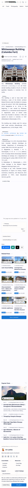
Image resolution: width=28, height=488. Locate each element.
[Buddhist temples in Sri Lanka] (17, 414)
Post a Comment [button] (14, 317)
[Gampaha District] (14, 427)
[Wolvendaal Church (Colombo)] (14, 224)
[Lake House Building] (8, 260)
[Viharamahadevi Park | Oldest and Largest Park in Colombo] (8, 279)
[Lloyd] (14, 230)
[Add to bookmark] (12, 258)
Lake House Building (7, 267)
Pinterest (4, 467)
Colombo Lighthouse (7, 308)
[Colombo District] (7, 236)
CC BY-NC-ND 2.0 (18, 135)
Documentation (6, 473)
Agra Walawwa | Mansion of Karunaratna (12, 430)
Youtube (4, 465)
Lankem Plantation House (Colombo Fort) (19, 288)
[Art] (3, 6)
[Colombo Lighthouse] (8, 300)
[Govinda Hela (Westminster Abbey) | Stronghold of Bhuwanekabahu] (14, 393)
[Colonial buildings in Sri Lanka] (10, 239)
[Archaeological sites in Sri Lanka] (17, 402)
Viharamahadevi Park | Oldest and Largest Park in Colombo (6, 288)
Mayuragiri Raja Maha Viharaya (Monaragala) (13, 423)
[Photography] (14, 6)
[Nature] (21, 6)
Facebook (4, 463)
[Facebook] (3, 456)
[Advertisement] (14, 24)
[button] (2, 2)
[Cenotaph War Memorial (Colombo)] (20, 260)
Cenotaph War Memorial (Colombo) (20, 268)
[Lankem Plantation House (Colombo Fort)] (20, 279)
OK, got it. (19, 485)
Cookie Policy (6, 485)
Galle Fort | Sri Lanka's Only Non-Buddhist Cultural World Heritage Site (15, 438)
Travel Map (19, 463)
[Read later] (20, 56)
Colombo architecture (10, 133)
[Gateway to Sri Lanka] (10, 2)
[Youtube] (5, 456)
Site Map (18, 465)
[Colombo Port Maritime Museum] (20, 300)
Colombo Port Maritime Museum (19, 308)
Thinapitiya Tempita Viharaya (12, 416)
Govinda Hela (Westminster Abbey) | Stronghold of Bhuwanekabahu (14, 405)
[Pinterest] (8, 456)
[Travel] (7, 6)
